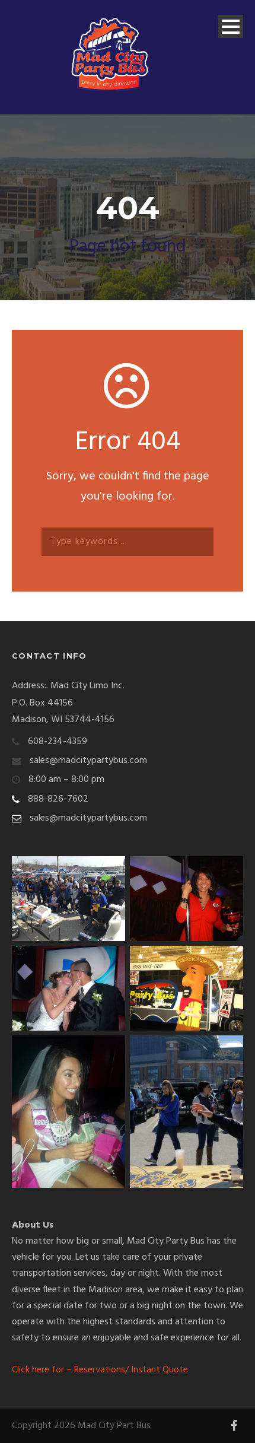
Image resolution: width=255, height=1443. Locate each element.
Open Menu (230, 26)
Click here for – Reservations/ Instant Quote (100, 1370)
